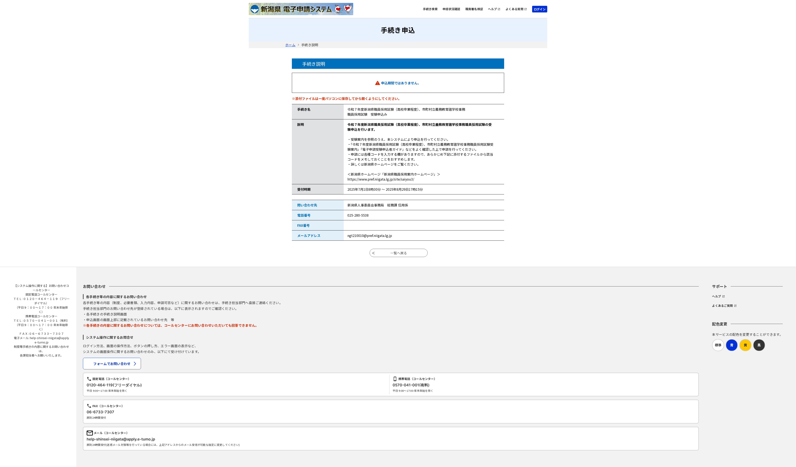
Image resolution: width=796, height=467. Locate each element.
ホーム (290, 44)
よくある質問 (514, 9)
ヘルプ (492, 9)
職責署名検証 (474, 9)
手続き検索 (430, 9)
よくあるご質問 (722, 305)
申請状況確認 (451, 9)
